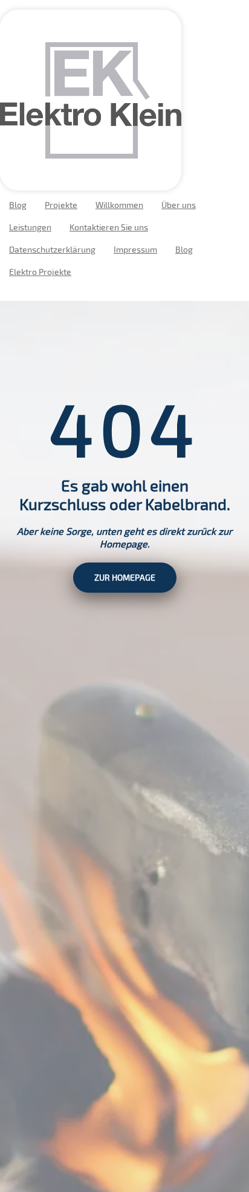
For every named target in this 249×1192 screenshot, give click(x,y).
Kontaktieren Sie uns (109, 227)
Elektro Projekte (40, 271)
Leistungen (30, 227)
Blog (18, 205)
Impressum (135, 249)
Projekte (61, 205)
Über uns (178, 205)
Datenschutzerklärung (52, 249)
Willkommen (119, 205)
